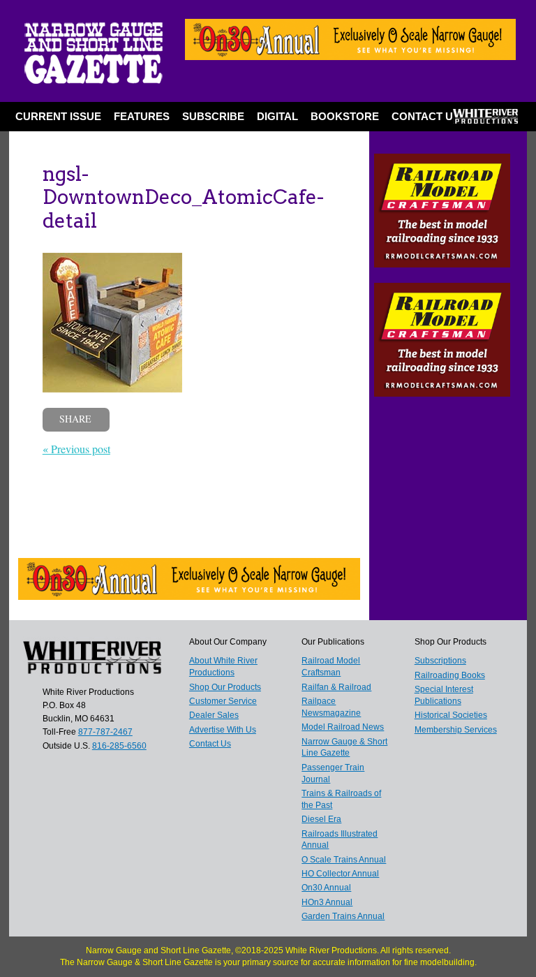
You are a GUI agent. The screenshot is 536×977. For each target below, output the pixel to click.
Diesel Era (321, 819)
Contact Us (426, 116)
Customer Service (223, 701)
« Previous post (76, 448)
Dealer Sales (214, 715)
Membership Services (456, 730)
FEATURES (142, 116)
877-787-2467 (105, 732)
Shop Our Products (225, 687)
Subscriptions (440, 661)
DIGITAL (277, 116)
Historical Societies (451, 715)
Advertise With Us (222, 730)
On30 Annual (326, 887)
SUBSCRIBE (213, 116)
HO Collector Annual (340, 874)
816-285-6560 (119, 746)
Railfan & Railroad (336, 687)
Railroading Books (450, 675)
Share (75, 418)
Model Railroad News (343, 727)
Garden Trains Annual (343, 916)
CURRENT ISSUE (58, 116)
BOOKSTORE (345, 116)
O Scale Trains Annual (344, 860)
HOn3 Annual (327, 902)
